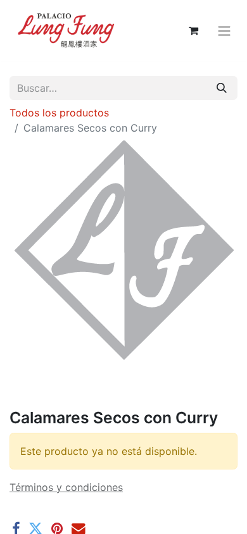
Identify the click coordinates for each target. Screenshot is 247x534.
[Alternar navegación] (224, 30)
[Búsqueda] (222, 88)
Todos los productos (59, 112)
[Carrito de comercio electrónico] (193, 30)
